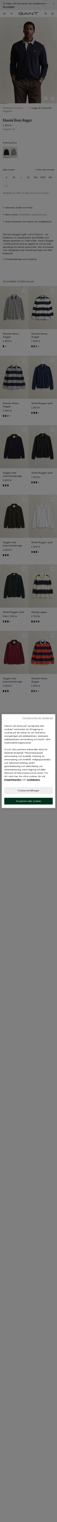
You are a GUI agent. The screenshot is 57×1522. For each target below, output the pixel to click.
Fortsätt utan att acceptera (37, 717)
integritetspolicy (12, 779)
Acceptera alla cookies (28, 801)
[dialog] (28, 761)
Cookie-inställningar (28, 790)
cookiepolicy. (33, 779)
